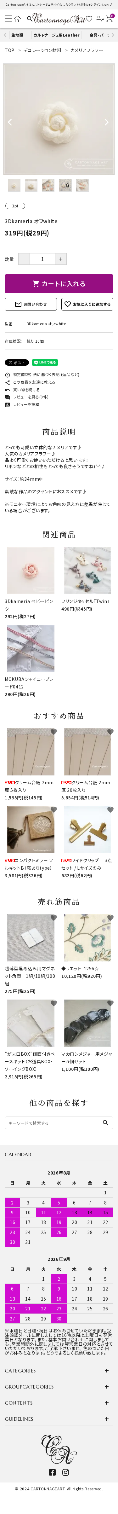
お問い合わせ (30, 304)
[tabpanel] (59, 119)
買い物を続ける (22, 389)
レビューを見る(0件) (26, 396)
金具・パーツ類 (102, 35)
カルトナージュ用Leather (56, 35)
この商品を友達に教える (30, 382)
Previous (6, 35)
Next (112, 35)
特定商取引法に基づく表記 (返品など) (42, 374)
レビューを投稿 (22, 404)
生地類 (17, 35)
